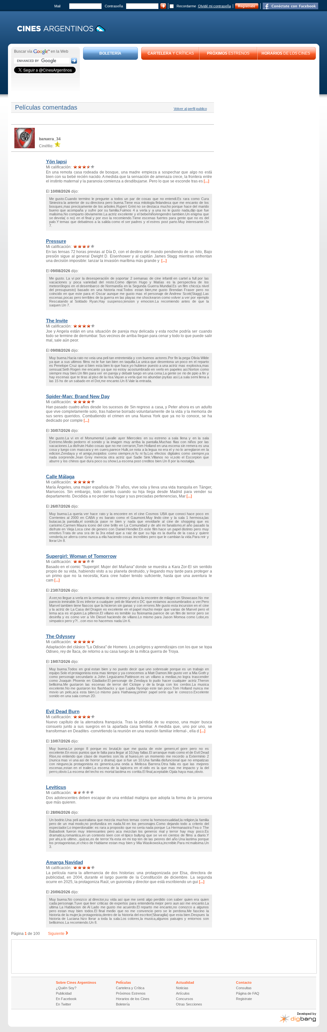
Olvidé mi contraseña (214, 6)
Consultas (244, 988)
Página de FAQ (247, 993)
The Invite (57, 320)
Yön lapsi (56, 161)
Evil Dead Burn (63, 711)
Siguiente (56, 933)
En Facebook (66, 999)
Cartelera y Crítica (130, 988)
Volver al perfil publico (190, 109)
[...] (206, 181)
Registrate (246, 6)
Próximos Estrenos (131, 993)
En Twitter (63, 1004)
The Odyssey (60, 636)
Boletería (123, 1004)
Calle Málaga (60, 476)
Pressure (56, 241)
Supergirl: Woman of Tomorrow (81, 556)
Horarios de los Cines (132, 999)
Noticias (182, 988)
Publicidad (64, 993)
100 (36, 933)
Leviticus (56, 787)
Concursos (184, 999)
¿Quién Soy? (66, 988)
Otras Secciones (189, 1004)
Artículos (183, 993)
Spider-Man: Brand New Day (78, 396)
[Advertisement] (199, 77)
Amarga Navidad (64, 862)
